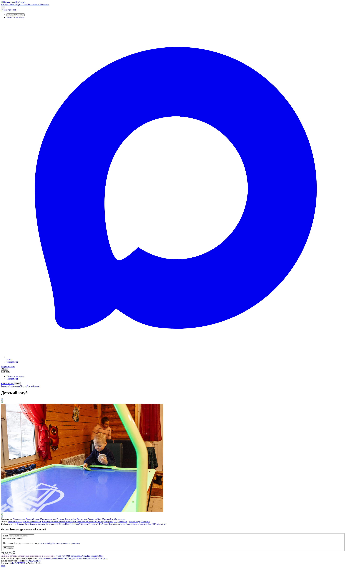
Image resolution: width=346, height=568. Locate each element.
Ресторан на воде (117, 524)
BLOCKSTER (18, 563)
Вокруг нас (82, 519)
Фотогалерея (14, 386)
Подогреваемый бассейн (76, 524)
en (4, 565)
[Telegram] (3, 553)
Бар (149, 524)
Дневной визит (33, 519)
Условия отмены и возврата (94, 558)
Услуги (23, 386)
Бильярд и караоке (104, 521)
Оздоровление (120, 521)
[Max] (14, 553)
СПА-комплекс (159, 524)
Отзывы (60, 519)
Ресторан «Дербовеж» (98, 524)
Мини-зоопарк (68, 521)
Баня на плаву (52, 524)
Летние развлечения (32, 521)
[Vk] (10, 553)
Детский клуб (33, 386)
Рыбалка (18, 521)
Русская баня (23, 524)
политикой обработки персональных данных (58, 543)
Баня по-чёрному (37, 524)
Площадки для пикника (136, 524)
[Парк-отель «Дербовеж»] (13, 2)
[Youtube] (7, 553)
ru (2, 565)
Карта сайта (107, 519)
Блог (99, 519)
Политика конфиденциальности (52, 558)
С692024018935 (33, 561)
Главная (4, 386)
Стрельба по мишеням (85, 521)
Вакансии (92, 519)
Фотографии (70, 519)
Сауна (62, 524)
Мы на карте (119, 519)
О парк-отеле (19, 519)
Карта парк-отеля (48, 519)
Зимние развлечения (51, 521)
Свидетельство (74, 558)
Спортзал (145, 521)
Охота (11, 521)
